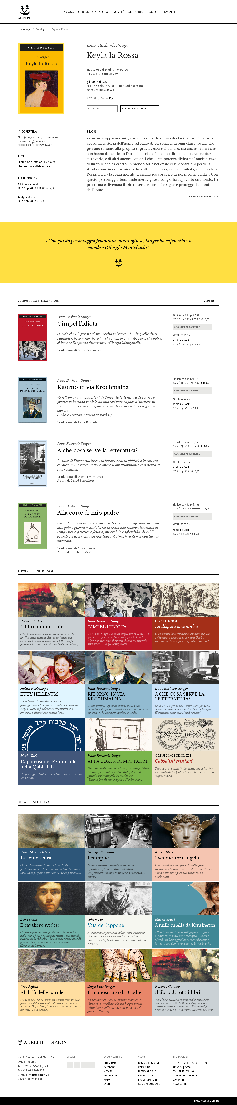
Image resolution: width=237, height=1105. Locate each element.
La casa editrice (75, 12)
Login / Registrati (150, 1063)
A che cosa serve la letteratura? (97, 450)
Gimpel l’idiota (77, 324)
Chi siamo (110, 1063)
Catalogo (100, 12)
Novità (119, 12)
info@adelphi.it (38, 1075)
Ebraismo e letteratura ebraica (36, 161)
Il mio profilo (147, 1071)
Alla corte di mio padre (88, 513)
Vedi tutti (211, 301)
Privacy (177, 1067)
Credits (215, 1101)
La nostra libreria (185, 1075)
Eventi (169, 12)
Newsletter (180, 1083)
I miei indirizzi (147, 1079)
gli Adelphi (94, 82)
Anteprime (136, 12)
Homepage (24, 29)
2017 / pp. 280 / (36, 186)
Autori (154, 12)
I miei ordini (146, 1075)
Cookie (189, 1067)
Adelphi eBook (181, 340)
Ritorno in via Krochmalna (92, 387)
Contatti (178, 1079)
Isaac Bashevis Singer (108, 45)
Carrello (144, 1067)
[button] (210, 46)
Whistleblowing (183, 1071)
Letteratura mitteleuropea (34, 166)
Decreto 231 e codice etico (190, 1063)
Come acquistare (149, 1083)
